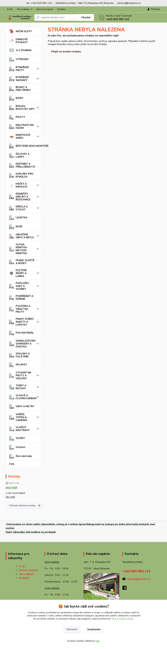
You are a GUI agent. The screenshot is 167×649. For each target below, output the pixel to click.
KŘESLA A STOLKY (22, 208)
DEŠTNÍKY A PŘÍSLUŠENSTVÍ (25, 165)
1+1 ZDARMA (23, 50)
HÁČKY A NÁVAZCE (21, 185)
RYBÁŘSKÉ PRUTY (22, 69)
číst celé (10, 497)
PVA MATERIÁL (25, 332)
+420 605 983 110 (117, 19)
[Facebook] (126, 588)
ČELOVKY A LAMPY (23, 155)
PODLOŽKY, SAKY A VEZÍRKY (23, 286)
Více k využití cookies (123, 618)
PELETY (20, 117)
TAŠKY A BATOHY (21, 387)
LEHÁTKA (21, 217)
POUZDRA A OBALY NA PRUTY (23, 308)
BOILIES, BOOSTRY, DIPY (25, 107)
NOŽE (19, 226)
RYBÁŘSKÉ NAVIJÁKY (22, 79)
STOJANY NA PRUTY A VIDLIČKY (23, 375)
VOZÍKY (20, 438)
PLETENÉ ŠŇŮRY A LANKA (21, 273)
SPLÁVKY (21, 364)
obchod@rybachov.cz (138, 579)
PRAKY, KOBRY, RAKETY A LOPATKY (25, 321)
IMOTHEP (12, 488)
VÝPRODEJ (22, 59)
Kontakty (61, 9)
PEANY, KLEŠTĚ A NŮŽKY (25, 262)
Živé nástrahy (24, 456)
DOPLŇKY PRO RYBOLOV (24, 175)
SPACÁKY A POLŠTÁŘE (23, 355)
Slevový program (44, 9)
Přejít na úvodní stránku (66, 51)
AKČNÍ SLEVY (24, 31)
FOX (11, 464)
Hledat (86, 17)
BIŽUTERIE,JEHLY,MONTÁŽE (28, 146)
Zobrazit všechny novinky (22, 505)
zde (97, 640)
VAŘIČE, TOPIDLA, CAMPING (21, 417)
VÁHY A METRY (25, 406)
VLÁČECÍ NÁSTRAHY (23, 429)
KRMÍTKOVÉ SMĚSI (23, 136)
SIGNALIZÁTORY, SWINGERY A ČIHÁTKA (26, 343)
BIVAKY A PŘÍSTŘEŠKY (23, 89)
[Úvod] (19, 17)
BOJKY (19, 98)
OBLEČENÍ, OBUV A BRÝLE (25, 236)
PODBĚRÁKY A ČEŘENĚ (24, 297)
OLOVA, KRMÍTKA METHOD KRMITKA (21, 249)
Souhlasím (93, 629)
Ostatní (20, 447)
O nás (10, 9)
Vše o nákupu (23, 9)
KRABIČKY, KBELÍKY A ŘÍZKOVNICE (23, 196)
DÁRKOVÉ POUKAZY (22, 41)
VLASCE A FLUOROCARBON (26, 397)
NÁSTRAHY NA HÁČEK (25, 126)
